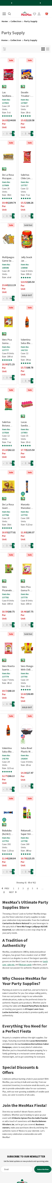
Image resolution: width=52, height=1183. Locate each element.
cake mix (10, 964)
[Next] (40, 3)
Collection (16, 21)
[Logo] (26, 14)
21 (4, 892)
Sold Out (27, 295)
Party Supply (30, 21)
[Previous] (11, 3)
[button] (7, 116)
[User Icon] (39, 14)
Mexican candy (25, 964)
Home (5, 21)
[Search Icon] (9, 14)
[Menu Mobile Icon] (4, 14)
